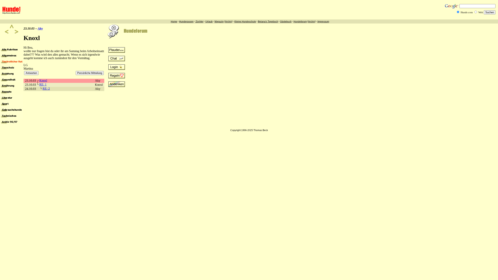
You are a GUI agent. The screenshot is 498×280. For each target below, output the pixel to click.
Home (174, 21)
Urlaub (209, 21)
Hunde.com (467, 12)
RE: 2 (46, 88)
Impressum (323, 21)
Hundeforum (300, 21)
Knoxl (43, 80)
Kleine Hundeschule (245, 21)
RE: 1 (42, 84)
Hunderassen (186, 21)
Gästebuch (286, 21)
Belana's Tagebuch (268, 21)
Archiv (228, 21)
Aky (40, 28)
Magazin (219, 21)
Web (480, 12)
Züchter (199, 21)
